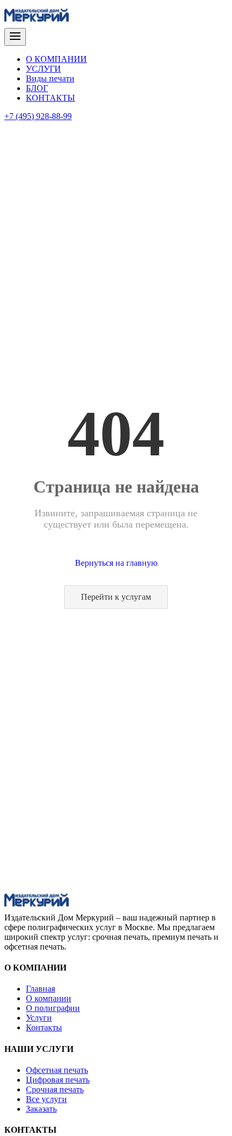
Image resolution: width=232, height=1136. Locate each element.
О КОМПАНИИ (56, 59)
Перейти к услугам (116, 596)
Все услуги (46, 1099)
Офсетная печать (57, 1070)
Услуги (39, 1017)
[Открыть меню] (15, 37)
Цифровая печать (58, 1079)
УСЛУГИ (43, 68)
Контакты (44, 1027)
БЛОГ (37, 88)
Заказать (41, 1108)
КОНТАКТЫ (50, 97)
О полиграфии (53, 1008)
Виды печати (50, 78)
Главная (40, 988)
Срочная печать (55, 1089)
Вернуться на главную (116, 562)
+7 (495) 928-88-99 (38, 116)
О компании (48, 998)
